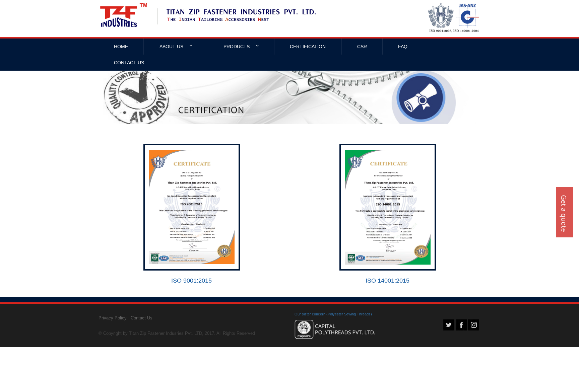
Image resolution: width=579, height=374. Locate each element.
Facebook (461, 324)
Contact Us (129, 62)
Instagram (473, 324)
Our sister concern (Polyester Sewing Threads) (333, 314)
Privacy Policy (113, 317)
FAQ (402, 46)
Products (237, 46)
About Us (172, 46)
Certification (308, 46)
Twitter (448, 324)
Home (121, 46)
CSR (362, 46)
